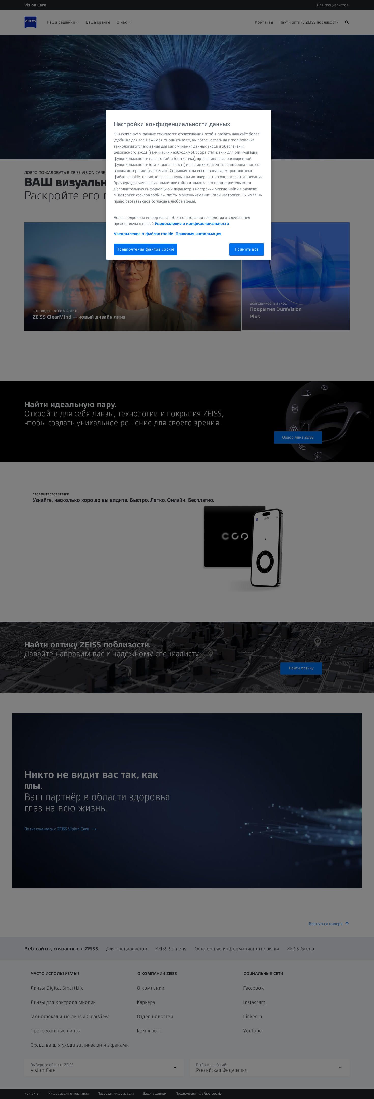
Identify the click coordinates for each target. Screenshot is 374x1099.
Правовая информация (198, 233)
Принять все (247, 249)
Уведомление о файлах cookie (143, 233)
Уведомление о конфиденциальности (192, 223)
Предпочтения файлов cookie (146, 249)
